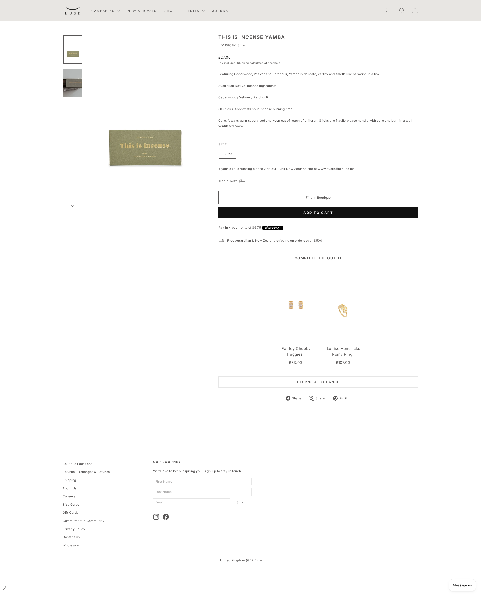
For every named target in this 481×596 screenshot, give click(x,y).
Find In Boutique (318, 198)
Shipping (243, 62)
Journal (221, 11)
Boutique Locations (77, 464)
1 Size (227, 154)
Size (222, 144)
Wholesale (71, 545)
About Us (70, 488)
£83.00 (295, 362)
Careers (69, 496)
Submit (242, 502)
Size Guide (71, 504)
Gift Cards (70, 512)
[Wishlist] (3, 588)
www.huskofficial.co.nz (336, 169)
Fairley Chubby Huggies (296, 351)
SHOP (170, 11)
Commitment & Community (83, 521)
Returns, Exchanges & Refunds (86, 472)
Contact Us (71, 537)
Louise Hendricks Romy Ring (343, 351)
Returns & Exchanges (318, 382)
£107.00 (343, 362)
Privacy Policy (74, 529)
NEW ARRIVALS (142, 11)
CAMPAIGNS (103, 11)
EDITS (194, 11)
